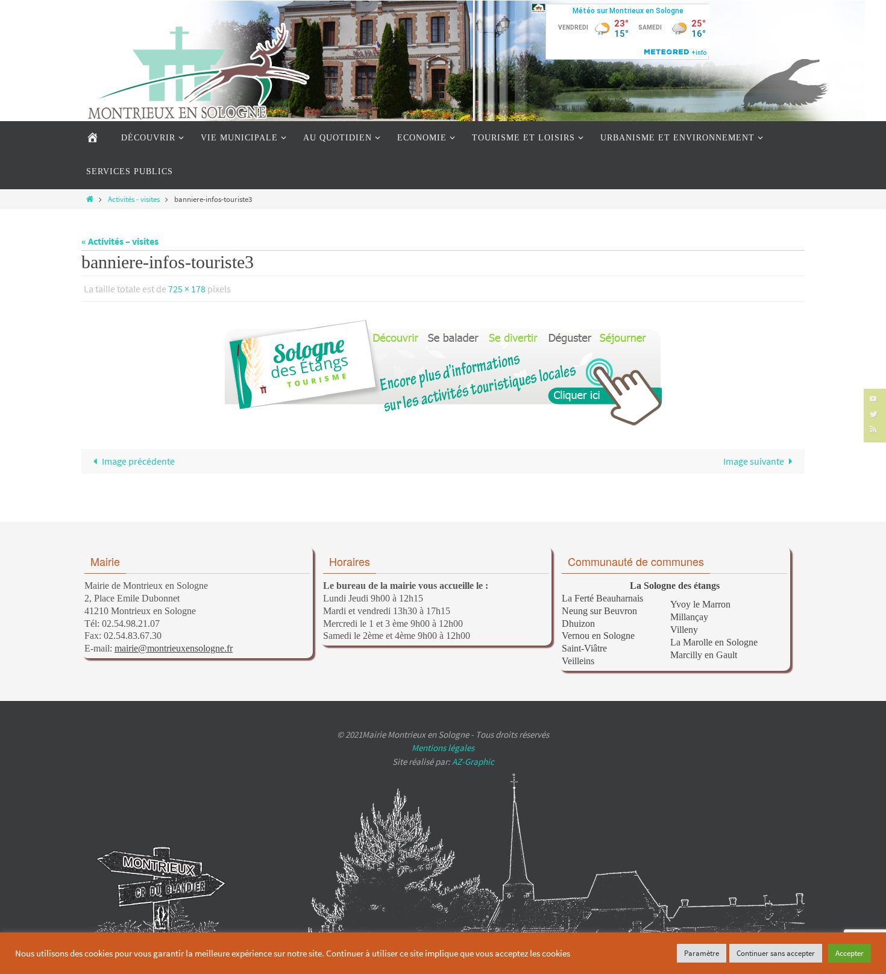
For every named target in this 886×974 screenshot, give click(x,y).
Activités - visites (134, 199)
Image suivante (753, 461)
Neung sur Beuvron (599, 611)
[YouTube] (873, 398)
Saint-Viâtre (584, 648)
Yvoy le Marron (700, 604)
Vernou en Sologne (598, 635)
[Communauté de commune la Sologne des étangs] (538, 8)
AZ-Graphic (472, 761)
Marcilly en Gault (703, 655)
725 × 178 (187, 289)
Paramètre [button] (701, 953)
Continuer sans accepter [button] (776, 953)
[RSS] (873, 428)
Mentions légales (443, 747)
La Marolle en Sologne (714, 642)
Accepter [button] (849, 953)
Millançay (689, 617)
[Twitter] (873, 413)
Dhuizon (578, 623)
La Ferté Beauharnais (602, 598)
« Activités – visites (120, 241)
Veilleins (578, 661)
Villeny (684, 629)
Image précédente (138, 461)
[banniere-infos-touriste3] (443, 372)
